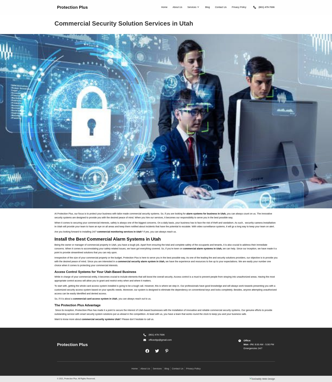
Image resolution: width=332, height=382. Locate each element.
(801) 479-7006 (267, 7)
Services (157, 368)
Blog (166, 368)
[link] (164, 7)
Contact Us (177, 368)
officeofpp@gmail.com (160, 340)
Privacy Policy (193, 368)
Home (135, 368)
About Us (145, 368)
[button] (147, 351)
